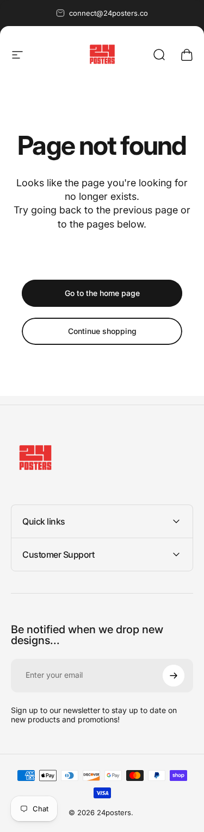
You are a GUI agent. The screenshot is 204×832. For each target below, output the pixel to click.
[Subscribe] (173, 675)
